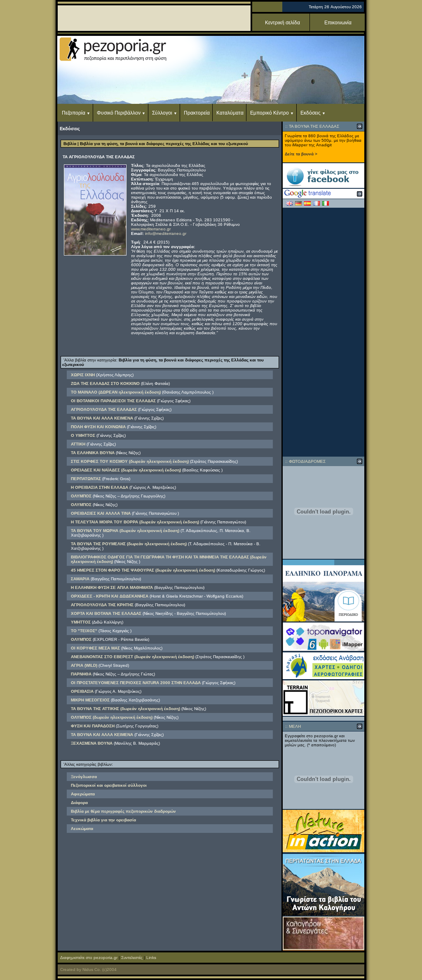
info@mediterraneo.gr (165, 233)
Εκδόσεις (310, 113)
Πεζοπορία (73, 113)
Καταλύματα (230, 113)
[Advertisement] (323, 332)
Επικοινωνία (338, 23)
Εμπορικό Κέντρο (269, 113)
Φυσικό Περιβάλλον (119, 113)
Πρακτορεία (197, 113)
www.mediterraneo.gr (151, 229)
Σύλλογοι (162, 113)
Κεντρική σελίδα (282, 23)
